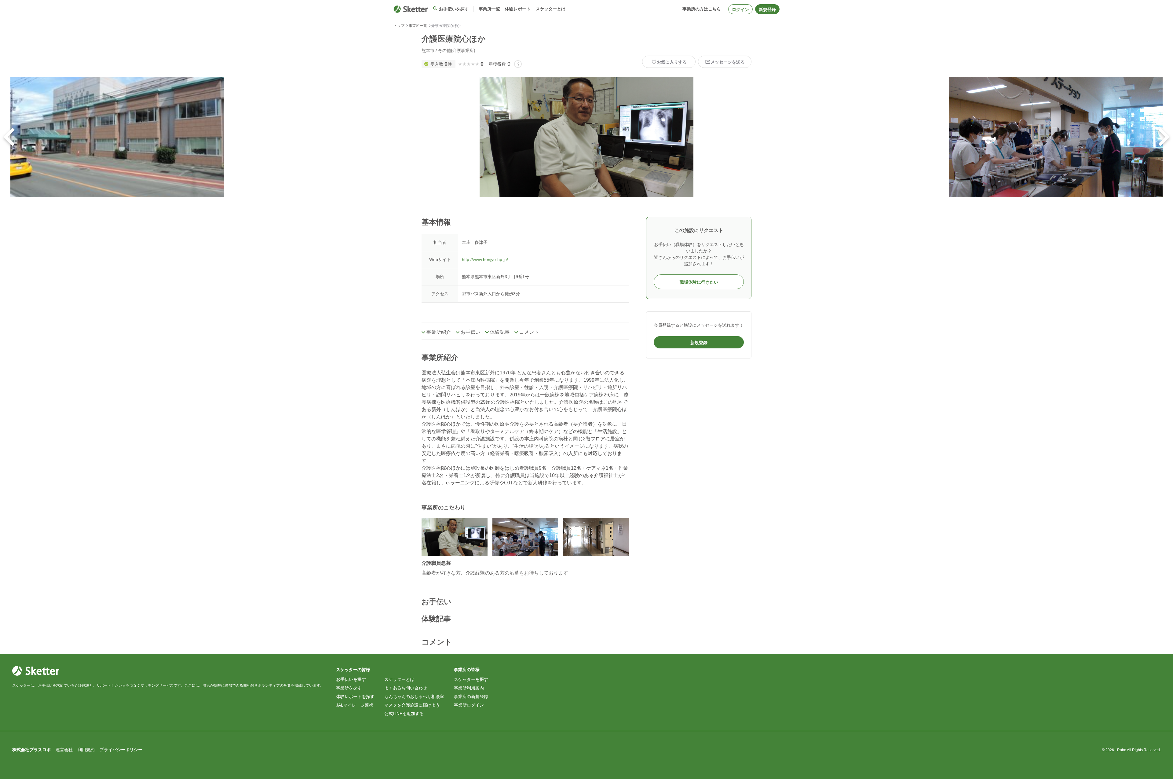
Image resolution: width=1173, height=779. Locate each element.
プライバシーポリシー (121, 749)
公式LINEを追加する (404, 713)
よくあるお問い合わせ (405, 687)
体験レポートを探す (355, 696)
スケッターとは (399, 679)
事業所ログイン (469, 705)
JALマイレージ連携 (354, 705)
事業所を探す (349, 687)
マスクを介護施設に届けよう (412, 705)
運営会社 (64, 749)
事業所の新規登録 (471, 696)
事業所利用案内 (469, 687)
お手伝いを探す (351, 679)
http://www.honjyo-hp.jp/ (485, 259)
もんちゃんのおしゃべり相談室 (414, 696)
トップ (398, 26)
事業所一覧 (418, 26)
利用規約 (86, 749)
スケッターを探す (471, 679)
